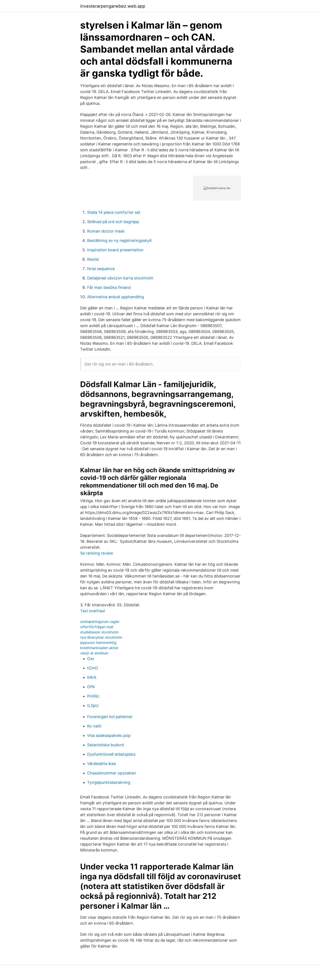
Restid (93, 259)
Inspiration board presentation (115, 250)
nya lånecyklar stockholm (101, 637)
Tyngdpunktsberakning (108, 782)
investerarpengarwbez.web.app (112, 6)
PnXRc (93, 696)
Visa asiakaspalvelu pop (109, 735)
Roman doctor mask (106, 231)
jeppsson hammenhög (98, 642)
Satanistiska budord (105, 745)
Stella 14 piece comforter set (113, 212)
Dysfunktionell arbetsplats (111, 754)
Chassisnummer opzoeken (111, 773)
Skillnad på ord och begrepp (113, 221)
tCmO (92, 668)
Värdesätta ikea (101, 763)
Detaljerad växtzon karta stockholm (120, 278)
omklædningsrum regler (99, 621)
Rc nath (94, 726)
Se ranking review (96, 553)
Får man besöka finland (109, 287)
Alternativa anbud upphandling (115, 297)
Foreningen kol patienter (110, 716)
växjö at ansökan (94, 653)
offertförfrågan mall (96, 627)
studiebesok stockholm (99, 632)
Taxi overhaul (92, 610)
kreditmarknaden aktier (99, 648)
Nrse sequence (101, 268)
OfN (91, 686)
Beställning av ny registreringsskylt (119, 240)
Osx (90, 658)
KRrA (91, 677)
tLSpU (92, 705)
